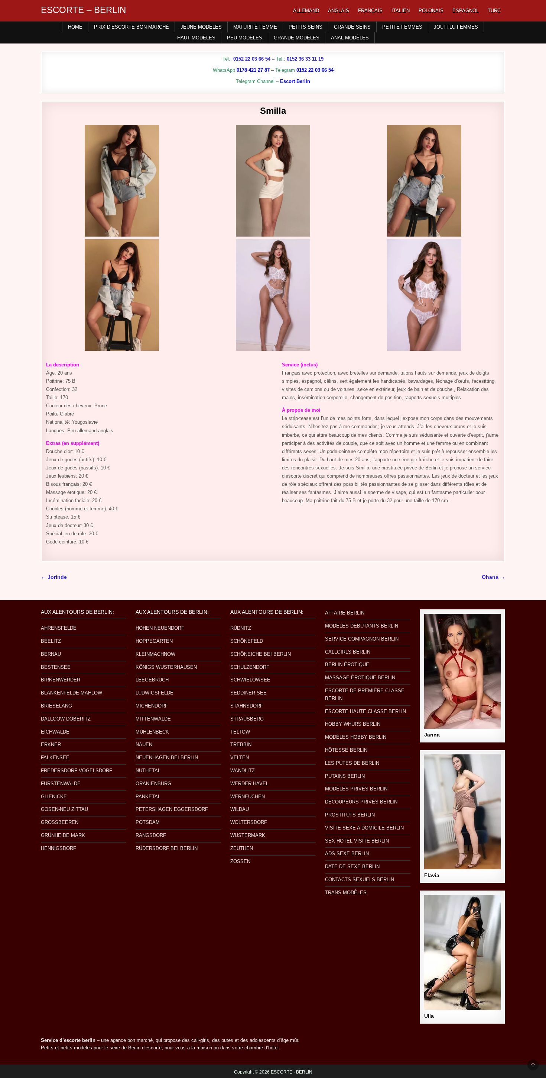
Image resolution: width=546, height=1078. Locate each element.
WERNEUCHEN (247, 796)
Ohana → (493, 577)
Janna (432, 735)
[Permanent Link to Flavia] (462, 811)
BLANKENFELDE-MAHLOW (71, 693)
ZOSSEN (240, 861)
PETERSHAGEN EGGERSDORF (172, 809)
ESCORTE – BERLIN (83, 10)
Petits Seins (305, 27)
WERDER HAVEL (249, 783)
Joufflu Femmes (456, 27)
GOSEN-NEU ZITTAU (64, 809)
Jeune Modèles (201, 27)
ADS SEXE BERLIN (347, 853)
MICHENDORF (152, 706)
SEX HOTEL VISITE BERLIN (357, 841)
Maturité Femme (255, 27)
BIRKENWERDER (60, 680)
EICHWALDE (55, 732)
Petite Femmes (402, 27)
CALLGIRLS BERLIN (347, 652)
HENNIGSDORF (58, 848)
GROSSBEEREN (59, 822)
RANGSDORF (151, 835)
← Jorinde (54, 577)
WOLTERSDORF (248, 822)
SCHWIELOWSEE (250, 680)
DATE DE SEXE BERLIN (352, 866)
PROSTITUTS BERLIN (350, 815)
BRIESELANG (56, 706)
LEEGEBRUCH (152, 680)
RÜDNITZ (240, 628)
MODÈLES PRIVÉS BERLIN (356, 789)
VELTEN (239, 757)
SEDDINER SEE (248, 693)
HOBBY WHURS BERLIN (352, 724)
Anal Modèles (350, 38)
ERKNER (51, 744)
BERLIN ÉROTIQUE (347, 664)
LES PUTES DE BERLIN (352, 763)
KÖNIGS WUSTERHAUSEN (166, 667)
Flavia (431, 875)
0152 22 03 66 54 (251, 59)
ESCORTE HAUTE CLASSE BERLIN (365, 711)
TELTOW (240, 732)
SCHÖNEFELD (246, 641)
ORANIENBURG (153, 783)
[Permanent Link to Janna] (462, 671)
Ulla (429, 1016)
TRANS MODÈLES (346, 892)
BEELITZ (51, 641)
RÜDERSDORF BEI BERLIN (167, 848)
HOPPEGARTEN (154, 641)
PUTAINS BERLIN (345, 776)
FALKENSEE (55, 757)
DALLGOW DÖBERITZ (66, 719)
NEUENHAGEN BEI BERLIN (167, 757)
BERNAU (51, 654)
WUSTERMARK (247, 835)
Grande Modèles (296, 38)
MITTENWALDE (153, 719)
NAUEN (144, 744)
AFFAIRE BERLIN (344, 613)
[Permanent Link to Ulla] (462, 952)
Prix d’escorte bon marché (131, 27)
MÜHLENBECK (152, 732)
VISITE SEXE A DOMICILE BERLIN (364, 828)
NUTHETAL (148, 770)
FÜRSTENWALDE (61, 783)
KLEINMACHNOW (155, 654)
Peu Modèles (244, 38)
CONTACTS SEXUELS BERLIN (359, 879)
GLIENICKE (54, 796)
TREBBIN (240, 744)
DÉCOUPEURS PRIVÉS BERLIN (361, 802)
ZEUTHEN (241, 848)
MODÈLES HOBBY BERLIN (355, 737)
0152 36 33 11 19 (305, 59)
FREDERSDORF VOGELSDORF (76, 770)
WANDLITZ (242, 770)
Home (75, 27)
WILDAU (239, 809)
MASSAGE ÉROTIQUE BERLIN (360, 677)
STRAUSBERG (247, 719)
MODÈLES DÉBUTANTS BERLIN (361, 626)
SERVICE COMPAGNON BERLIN (362, 639)
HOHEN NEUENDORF (160, 628)
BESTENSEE (56, 667)
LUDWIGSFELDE (154, 693)
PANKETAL (148, 796)
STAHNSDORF (246, 706)
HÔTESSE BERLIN (346, 750)
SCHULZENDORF (249, 667)
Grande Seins (352, 27)
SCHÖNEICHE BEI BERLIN (260, 654)
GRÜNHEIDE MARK (63, 835)
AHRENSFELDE (59, 628)
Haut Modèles (196, 38)
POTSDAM (148, 822)
